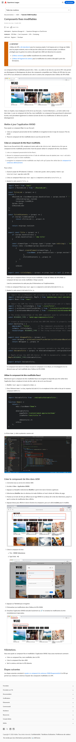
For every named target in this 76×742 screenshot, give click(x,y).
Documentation (9, 15)
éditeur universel (18, 55)
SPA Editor (13, 34)
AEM (17, 15)
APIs (30, 34)
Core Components (22, 34)
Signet (7, 27)
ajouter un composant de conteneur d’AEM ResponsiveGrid (42, 673)
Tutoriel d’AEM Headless (29, 15)
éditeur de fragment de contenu (22, 58)
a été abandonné (25, 47)
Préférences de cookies (63, 734)
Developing (36, 34)
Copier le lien (15, 27)
